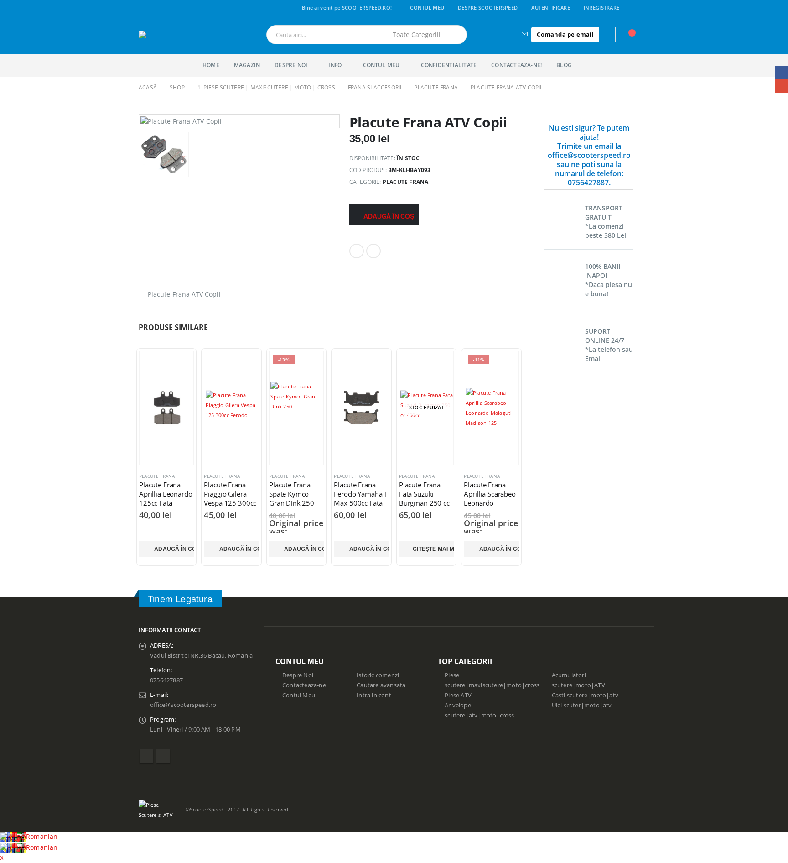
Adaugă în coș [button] (174, 549)
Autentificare (550, 7)
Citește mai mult (433, 549)
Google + (373, 251)
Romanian (42, 836)
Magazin (247, 65)
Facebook (356, 251)
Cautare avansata (381, 685)
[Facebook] (643, 8)
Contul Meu (427, 7)
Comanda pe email (565, 34)
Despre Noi (297, 675)
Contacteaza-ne (304, 685)
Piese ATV (458, 695)
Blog (564, 65)
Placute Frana (406, 182)
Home (210, 65)
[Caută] (457, 35)
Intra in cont (374, 695)
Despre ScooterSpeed (488, 7)
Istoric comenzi (378, 675)
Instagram (163, 756)
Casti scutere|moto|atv (585, 695)
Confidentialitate (449, 65)
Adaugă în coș (388, 216)
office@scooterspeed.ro (183, 705)
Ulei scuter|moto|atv (582, 705)
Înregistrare (601, 7)
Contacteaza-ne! (516, 65)
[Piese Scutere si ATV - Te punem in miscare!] (174, 34)
